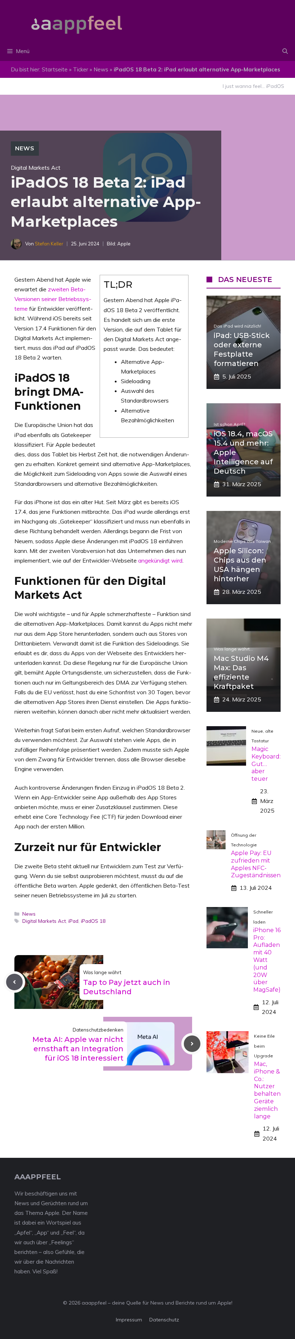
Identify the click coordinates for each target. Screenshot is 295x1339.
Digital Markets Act (44, 921)
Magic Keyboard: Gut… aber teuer (266, 764)
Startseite (55, 69)
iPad (73, 921)
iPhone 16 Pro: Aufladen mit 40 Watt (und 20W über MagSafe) (267, 960)
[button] (285, 51)
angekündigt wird (160, 560)
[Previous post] (14, 982)
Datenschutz (164, 1319)
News (101, 69)
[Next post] (192, 1043)
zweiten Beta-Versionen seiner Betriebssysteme (52, 299)
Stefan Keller (49, 243)
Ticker (80, 69)
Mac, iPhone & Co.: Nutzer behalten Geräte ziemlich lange (267, 1090)
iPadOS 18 (93, 921)
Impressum (129, 1319)
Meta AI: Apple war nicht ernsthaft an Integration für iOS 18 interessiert (77, 1048)
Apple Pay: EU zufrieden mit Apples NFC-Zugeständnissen (256, 864)
